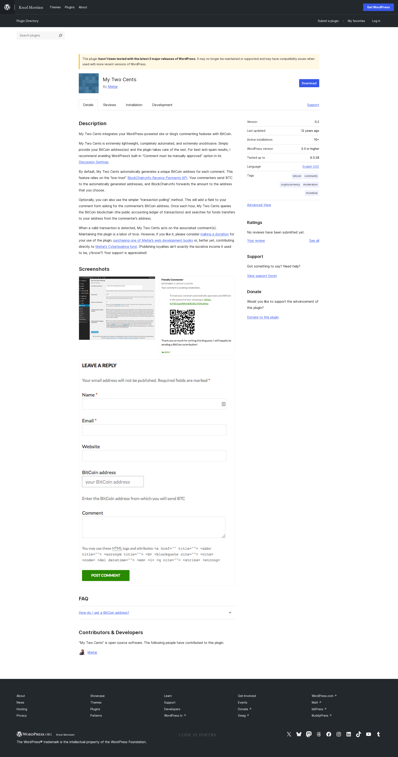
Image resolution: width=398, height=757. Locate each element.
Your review (256, 240)
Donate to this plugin (263, 317)
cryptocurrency (290, 184)
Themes (96, 702)
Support (313, 105)
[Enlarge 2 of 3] (229, 282)
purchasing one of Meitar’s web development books (153, 240)
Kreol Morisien (65, 734)
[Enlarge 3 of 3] (229, 365)
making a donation (214, 234)
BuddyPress (322, 715)
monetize (312, 193)
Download (309, 83)
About (21, 696)
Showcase (97, 696)
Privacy (22, 715)
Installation (134, 105)
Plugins (95, 709)
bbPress (319, 709)
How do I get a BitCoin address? (104, 613)
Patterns (96, 715)
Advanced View (259, 205)
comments (311, 176)
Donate (245, 709)
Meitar (113, 87)
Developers (172, 709)
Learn (168, 696)
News (20, 702)
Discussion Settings (93, 162)
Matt (317, 702)
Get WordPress (378, 7)
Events (242, 702)
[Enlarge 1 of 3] (150, 282)
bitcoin (297, 176)
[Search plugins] (60, 35)
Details (88, 105)
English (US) (311, 166)
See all (314, 240)
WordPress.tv (175, 715)
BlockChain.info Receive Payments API (157, 178)
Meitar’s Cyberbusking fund (116, 246)
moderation (310, 184)
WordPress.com (324, 696)
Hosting (22, 709)
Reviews (109, 105)
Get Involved (247, 696)
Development (162, 105)
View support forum (262, 276)
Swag (243, 715)
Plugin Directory (28, 21)
